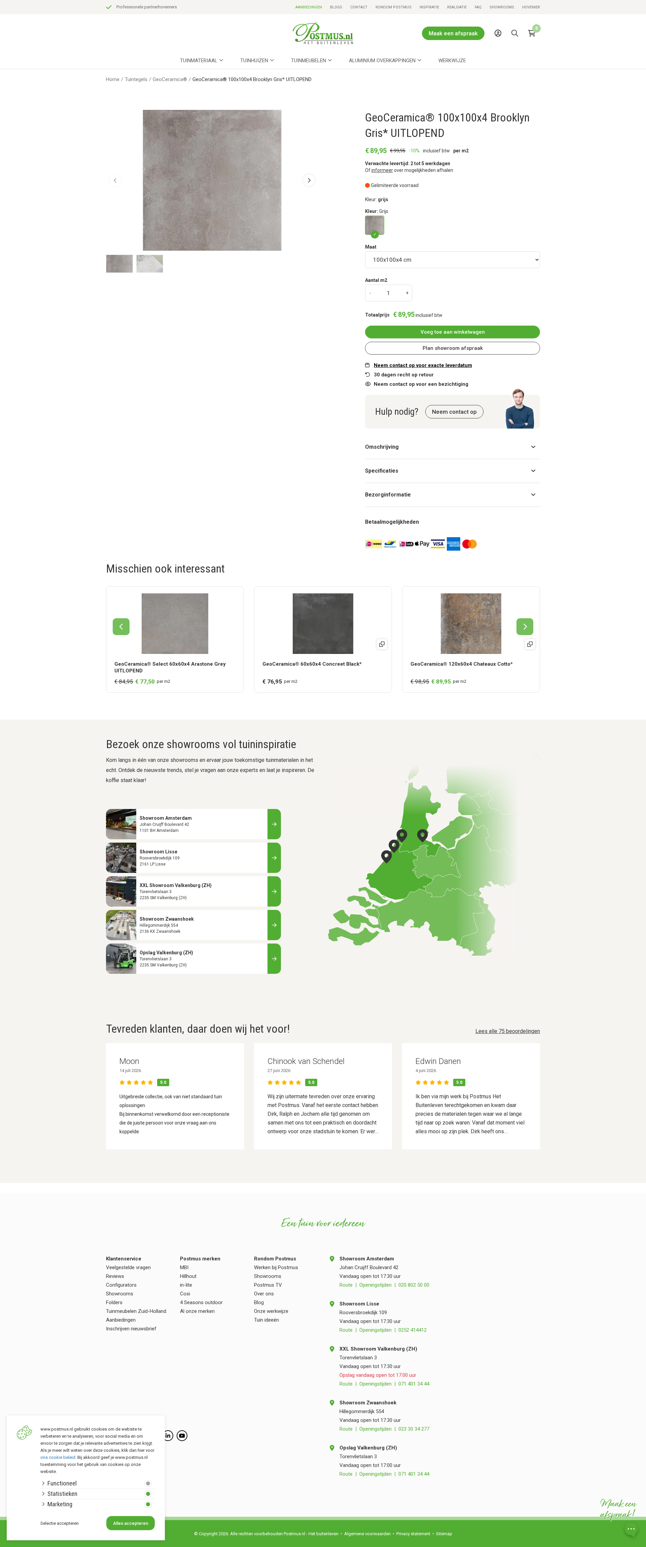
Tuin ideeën (266, 1320)
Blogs (336, 7)
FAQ (478, 7)
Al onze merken (197, 1311)
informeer (382, 170)
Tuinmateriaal (198, 61)
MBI (184, 1267)
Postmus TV (268, 1285)
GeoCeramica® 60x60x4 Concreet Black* (312, 664)
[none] (516, 48)
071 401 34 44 (413, 1384)
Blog (259, 1302)
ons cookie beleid (57, 1457)
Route (346, 1285)
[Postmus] (323, 33)
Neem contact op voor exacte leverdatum (423, 365)
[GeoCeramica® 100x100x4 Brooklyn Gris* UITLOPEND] (374, 225)
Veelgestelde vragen (128, 1267)
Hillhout (188, 1276)
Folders (114, 1302)
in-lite (186, 1285)
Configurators (121, 1285)
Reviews (115, 1276)
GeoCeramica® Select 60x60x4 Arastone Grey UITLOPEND (170, 667)
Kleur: (376, 211)
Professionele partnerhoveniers (146, 6)
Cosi (185, 1294)
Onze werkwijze (271, 1311)
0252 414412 (412, 1330)
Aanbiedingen (308, 7)
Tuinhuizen (254, 61)
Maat (370, 247)
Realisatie (457, 7)
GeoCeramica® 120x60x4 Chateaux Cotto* (461, 664)
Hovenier (531, 7)
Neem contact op (454, 411)
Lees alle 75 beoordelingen (507, 1031)
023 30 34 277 (413, 1429)
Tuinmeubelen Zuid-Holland (136, 1311)
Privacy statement (413, 1533)
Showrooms (502, 7)
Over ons (264, 1294)
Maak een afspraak (453, 33)
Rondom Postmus (393, 7)
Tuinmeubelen (308, 61)
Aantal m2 (376, 280)
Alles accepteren (130, 1523)
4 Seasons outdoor (201, 1302)
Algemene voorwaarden (367, 1533)
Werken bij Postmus (276, 1267)
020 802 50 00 (413, 1285)
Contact (358, 7)
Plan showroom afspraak (453, 348)
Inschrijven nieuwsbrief (131, 1329)
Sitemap (444, 1533)
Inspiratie (429, 7)
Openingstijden (375, 1285)
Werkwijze (452, 61)
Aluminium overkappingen (382, 61)
